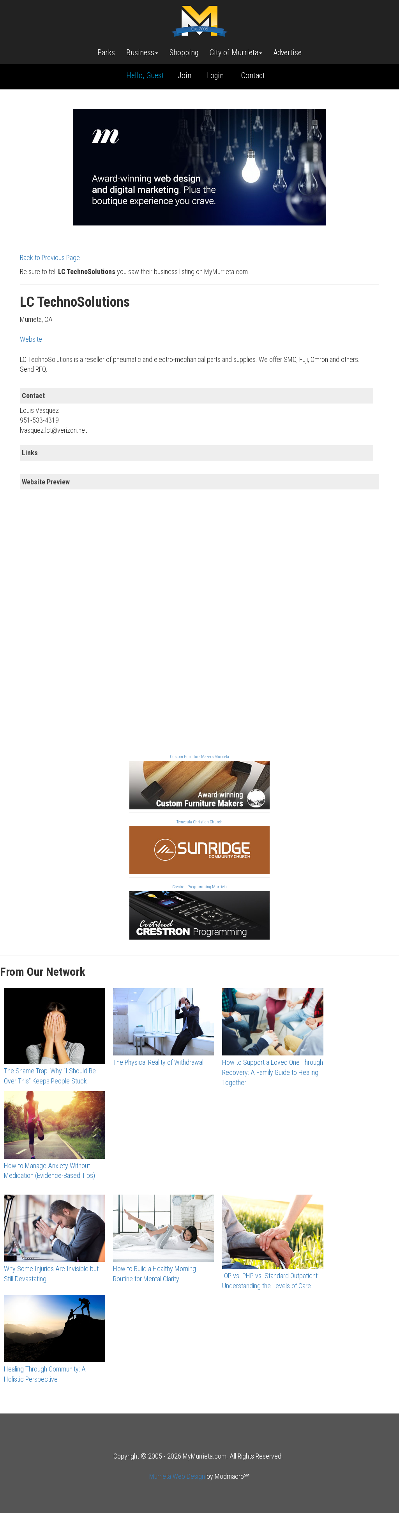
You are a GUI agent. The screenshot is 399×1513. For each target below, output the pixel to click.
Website (31, 339)
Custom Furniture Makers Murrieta (199, 756)
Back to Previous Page (50, 257)
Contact (253, 75)
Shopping (183, 52)
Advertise (288, 52)
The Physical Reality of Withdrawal (158, 1062)
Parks (106, 52)
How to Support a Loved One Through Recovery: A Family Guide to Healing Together (272, 1072)
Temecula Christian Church (199, 822)
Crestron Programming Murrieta (199, 886)
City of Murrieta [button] (234, 52)
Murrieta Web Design (177, 1476)
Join (184, 75)
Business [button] (140, 52)
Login (215, 75)
